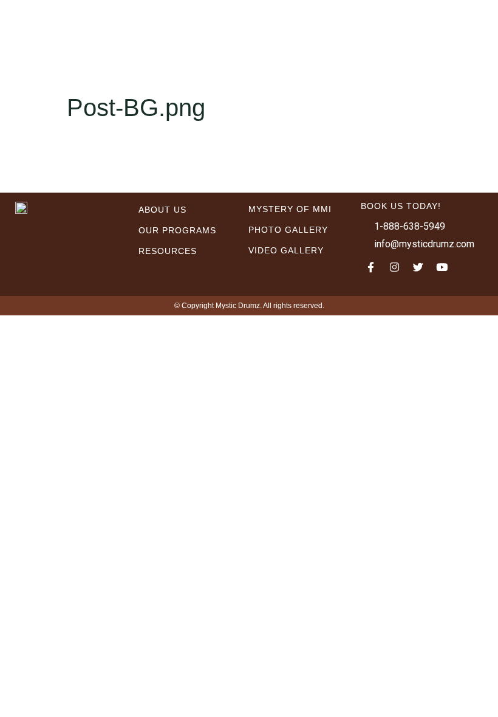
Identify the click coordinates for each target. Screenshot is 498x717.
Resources (167, 251)
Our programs (177, 230)
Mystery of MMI (290, 209)
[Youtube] (442, 267)
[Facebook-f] (371, 267)
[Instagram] (394, 267)
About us (162, 209)
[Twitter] (418, 267)
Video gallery (286, 250)
